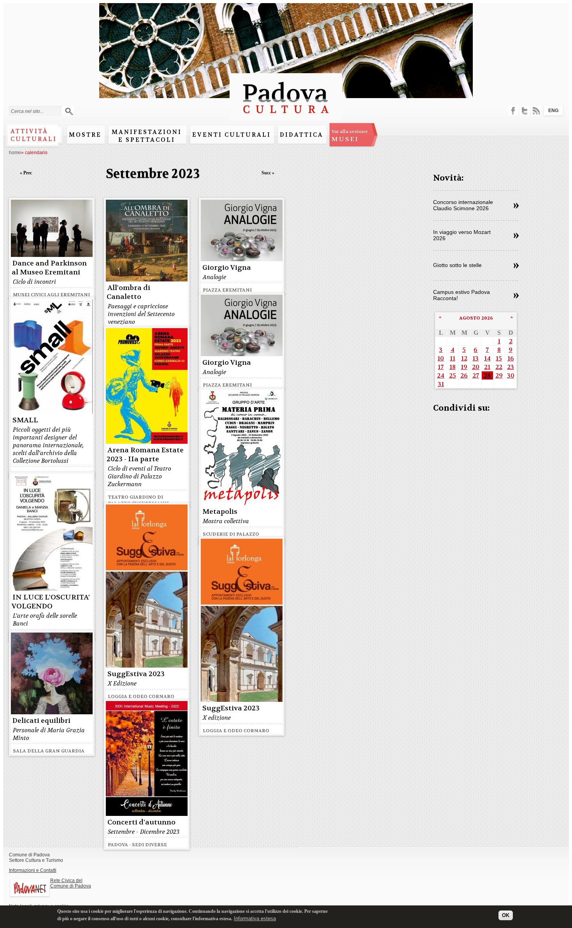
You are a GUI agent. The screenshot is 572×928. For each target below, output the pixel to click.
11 (452, 358)
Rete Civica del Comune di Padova (70, 883)
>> (516, 206)
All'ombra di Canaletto (128, 292)
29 (499, 375)
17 (441, 367)
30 (510, 375)
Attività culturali (34, 135)
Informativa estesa (255, 918)
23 (510, 367)
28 (487, 375)
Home (15, 152)
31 (441, 384)
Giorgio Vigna (226, 267)
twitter (525, 111)
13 (475, 358)
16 (510, 358)
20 (475, 367)
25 (452, 375)
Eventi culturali (231, 135)
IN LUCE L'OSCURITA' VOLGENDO (51, 602)
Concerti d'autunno (141, 822)
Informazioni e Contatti (32, 870)
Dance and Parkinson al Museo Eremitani (49, 268)
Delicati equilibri (41, 720)
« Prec (26, 173)
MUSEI (350, 135)
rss (536, 111)
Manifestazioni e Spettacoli (147, 136)
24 (440, 375)
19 (464, 367)
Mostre (85, 135)
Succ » (267, 173)
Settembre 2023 (153, 174)
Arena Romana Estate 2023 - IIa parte (145, 455)
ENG (553, 110)
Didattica (301, 135)
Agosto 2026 (476, 318)
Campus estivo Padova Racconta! (461, 295)
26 (464, 375)
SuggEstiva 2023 (136, 674)
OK (505, 915)
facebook (513, 111)
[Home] (286, 117)
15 (499, 358)
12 (464, 358)
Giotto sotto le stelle (457, 265)
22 (498, 367)
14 (487, 358)
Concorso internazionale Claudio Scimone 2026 (463, 205)
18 (452, 367)
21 (487, 367)
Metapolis (219, 511)
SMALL (25, 420)
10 (440, 358)
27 (475, 375)
